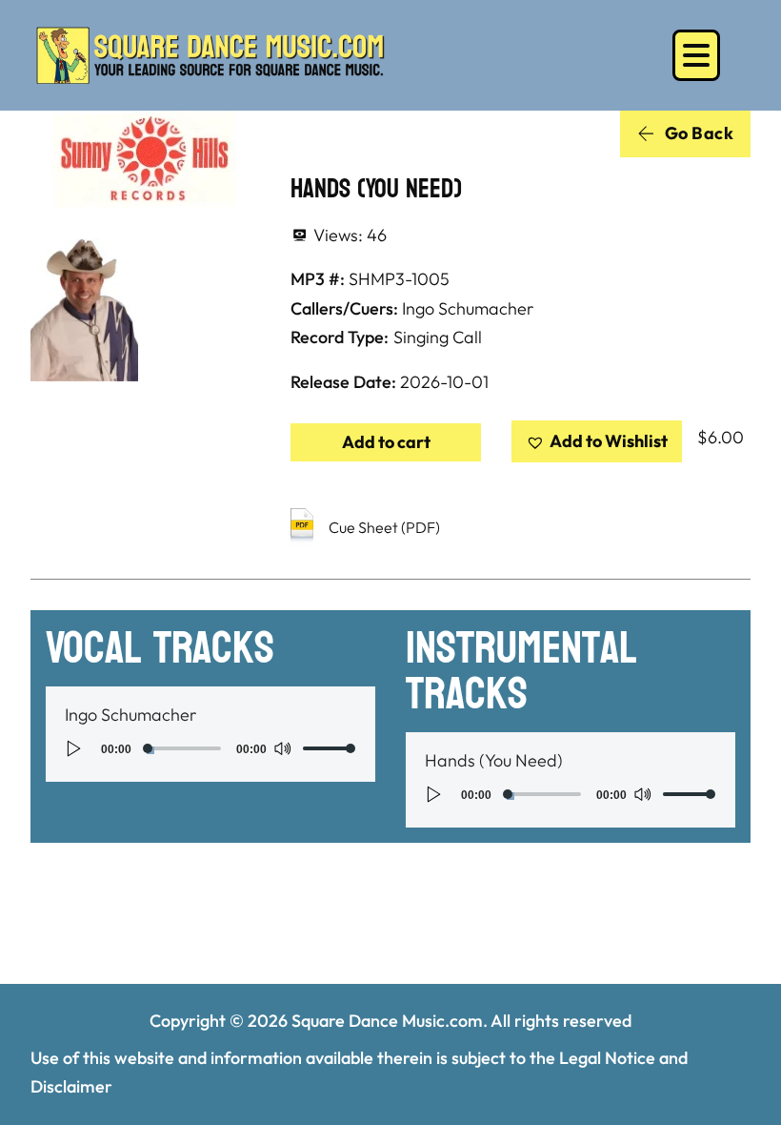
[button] (596, 441)
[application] (210, 748)
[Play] (74, 748)
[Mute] (282, 748)
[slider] (329, 748)
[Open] (696, 55)
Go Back (699, 133)
